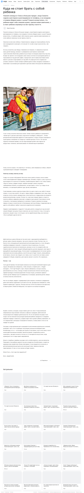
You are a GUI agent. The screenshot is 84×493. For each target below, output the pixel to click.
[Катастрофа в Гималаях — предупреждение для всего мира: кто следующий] (32, 441)
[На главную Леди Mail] (5, 1)
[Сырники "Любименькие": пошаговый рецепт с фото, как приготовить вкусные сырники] (71, 421)
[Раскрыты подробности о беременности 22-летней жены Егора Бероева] (52, 441)
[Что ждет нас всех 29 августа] (12, 402)
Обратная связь (79, 492)
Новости (12, 5)
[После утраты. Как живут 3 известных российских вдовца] (12, 421)
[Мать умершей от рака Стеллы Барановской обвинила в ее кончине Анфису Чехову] (71, 382)
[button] (27, 109)
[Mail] (2, 1)
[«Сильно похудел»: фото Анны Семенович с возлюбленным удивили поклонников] (52, 461)
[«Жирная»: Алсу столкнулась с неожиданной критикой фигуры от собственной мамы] (12, 382)
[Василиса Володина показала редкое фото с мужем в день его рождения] (32, 480)
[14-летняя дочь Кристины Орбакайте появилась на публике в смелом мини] (32, 402)
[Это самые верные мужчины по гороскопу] (52, 480)
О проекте (35, 492)
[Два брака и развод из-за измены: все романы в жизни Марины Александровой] (32, 382)
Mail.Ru (2, 492)
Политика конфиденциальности (55, 492)
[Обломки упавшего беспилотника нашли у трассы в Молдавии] (12, 461)
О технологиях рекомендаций (43, 492)
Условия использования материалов (68, 492)
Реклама (11, 492)
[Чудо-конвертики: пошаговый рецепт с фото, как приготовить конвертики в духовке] (32, 421)
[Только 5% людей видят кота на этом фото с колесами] (32, 461)
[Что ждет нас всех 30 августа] (52, 382)
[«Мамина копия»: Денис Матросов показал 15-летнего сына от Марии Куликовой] (71, 441)
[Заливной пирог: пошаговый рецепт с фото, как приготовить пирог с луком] (52, 402)
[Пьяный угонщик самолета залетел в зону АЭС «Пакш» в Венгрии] (71, 402)
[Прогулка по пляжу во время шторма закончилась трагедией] (12, 480)
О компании (7, 492)
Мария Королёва (11, 28)
